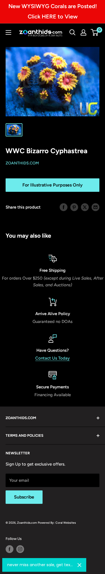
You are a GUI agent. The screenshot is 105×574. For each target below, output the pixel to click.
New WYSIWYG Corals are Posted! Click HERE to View (52, 11)
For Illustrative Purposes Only (52, 185)
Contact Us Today (52, 358)
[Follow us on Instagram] (20, 549)
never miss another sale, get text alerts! (40, 565)
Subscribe (24, 497)
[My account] (83, 32)
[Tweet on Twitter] (85, 207)
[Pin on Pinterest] (74, 207)
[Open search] (72, 32)
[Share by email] (95, 207)
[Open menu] (8, 32)
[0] (94, 32)
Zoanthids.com (22, 163)
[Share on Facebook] (63, 207)
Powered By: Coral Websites (57, 523)
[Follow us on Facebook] (9, 549)
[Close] (79, 565)
